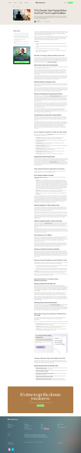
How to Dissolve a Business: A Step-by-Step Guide (21, 34)
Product (9, 2)
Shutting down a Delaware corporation (40, 177)
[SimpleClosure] (40, 2)
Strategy (18, 6)
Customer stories (60, 424)
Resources (26, 2)
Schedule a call (21, 62)
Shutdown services (11, 425)
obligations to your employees (55, 95)
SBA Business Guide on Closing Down (42, 370)
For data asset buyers (28, 428)
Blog (14, 6)
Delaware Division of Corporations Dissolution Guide (45, 373)
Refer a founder (43, 427)
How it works (10, 424)
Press (42, 425)
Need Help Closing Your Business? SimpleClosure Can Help (21, 42)
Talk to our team (40, 405)
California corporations (48, 222)
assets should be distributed (55, 304)
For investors (26, 427)
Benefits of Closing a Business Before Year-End (21, 33)
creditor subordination (53, 161)
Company (20, 2)
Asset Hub (9, 427)
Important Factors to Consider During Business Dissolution (19, 40)
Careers (42, 428)
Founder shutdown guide (61, 427)
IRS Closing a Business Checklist (41, 367)
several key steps (50, 134)
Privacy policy (10, 442)
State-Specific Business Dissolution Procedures (21, 36)
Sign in (65, 2)
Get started (70, 2)
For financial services (27, 425)
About (42, 424)
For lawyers (26, 424)
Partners (15, 2)
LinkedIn (9, 434)
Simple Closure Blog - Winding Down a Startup (43, 378)
